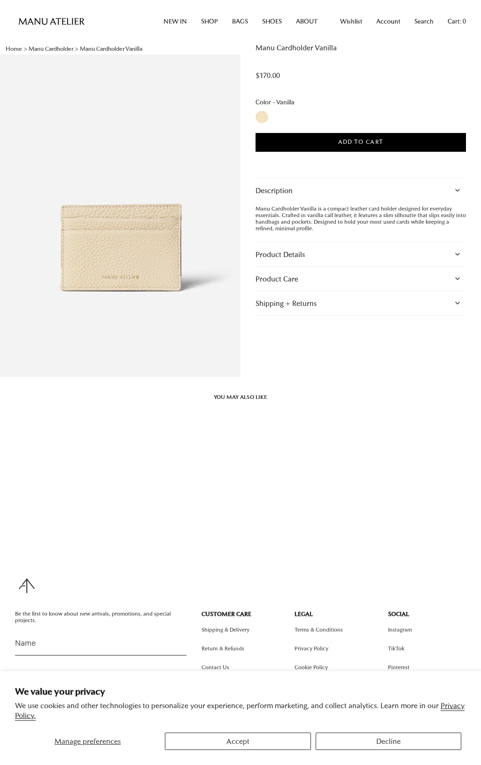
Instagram (400, 629)
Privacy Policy (311, 648)
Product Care (277, 278)
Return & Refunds (223, 648)
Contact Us (215, 667)
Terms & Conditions (319, 629)
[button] (175, 21)
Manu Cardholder (51, 49)
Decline (388, 741)
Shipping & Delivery (225, 629)
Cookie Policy (311, 667)
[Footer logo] (27, 585)
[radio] (262, 117)
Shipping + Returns (286, 303)
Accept (237, 741)
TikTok (396, 648)
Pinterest (399, 667)
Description (274, 190)
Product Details (280, 254)
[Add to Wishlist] (354, 157)
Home (14, 49)
